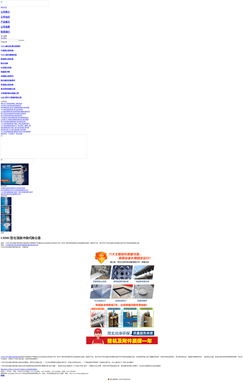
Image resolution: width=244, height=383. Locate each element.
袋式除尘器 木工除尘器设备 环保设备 (13, 129)
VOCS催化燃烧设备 (9, 55)
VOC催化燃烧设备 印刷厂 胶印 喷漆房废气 (15, 123)
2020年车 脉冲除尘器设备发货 (11, 105)
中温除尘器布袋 (7, 50)
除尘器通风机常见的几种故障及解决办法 (14, 190)
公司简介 (5, 12)
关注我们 (4, 38)
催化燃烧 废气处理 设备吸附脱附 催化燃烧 (15, 107)
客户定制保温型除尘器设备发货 (11, 115)
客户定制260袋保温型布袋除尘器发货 (13, 113)
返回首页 (4, 133)
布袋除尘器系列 (7, 76)
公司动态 (5, 17)
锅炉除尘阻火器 (32, 245)
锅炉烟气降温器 (21, 245)
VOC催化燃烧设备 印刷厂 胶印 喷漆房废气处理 (17, 192)
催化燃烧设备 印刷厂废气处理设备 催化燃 (15, 127)
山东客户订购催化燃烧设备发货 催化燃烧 (15, 119)
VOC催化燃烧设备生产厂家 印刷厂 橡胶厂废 (16, 125)
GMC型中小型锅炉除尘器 (11, 97)
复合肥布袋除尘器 (8, 89)
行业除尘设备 (6, 68)
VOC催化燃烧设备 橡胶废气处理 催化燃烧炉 (16, 131)
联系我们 (5, 32)
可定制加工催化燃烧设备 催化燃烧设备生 (15, 117)
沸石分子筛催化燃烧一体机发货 (11, 103)
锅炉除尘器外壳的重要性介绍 (11, 194)
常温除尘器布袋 (7, 85)
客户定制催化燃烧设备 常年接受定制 (13, 121)
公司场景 (5, 27)
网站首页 (4, 7)
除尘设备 (4, 63)
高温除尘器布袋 (7, 59)
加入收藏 (4, 36)
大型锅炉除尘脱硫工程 (10, 93)
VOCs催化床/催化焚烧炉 (10, 46)
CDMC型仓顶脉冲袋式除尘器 (11, 357)
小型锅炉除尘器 (10, 245)
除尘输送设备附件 (8, 80)
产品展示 (5, 22)
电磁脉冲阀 (5, 72)
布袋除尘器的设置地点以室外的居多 (13, 188)
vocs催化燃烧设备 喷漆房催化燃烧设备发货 (15, 111)
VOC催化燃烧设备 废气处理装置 (12, 109)
